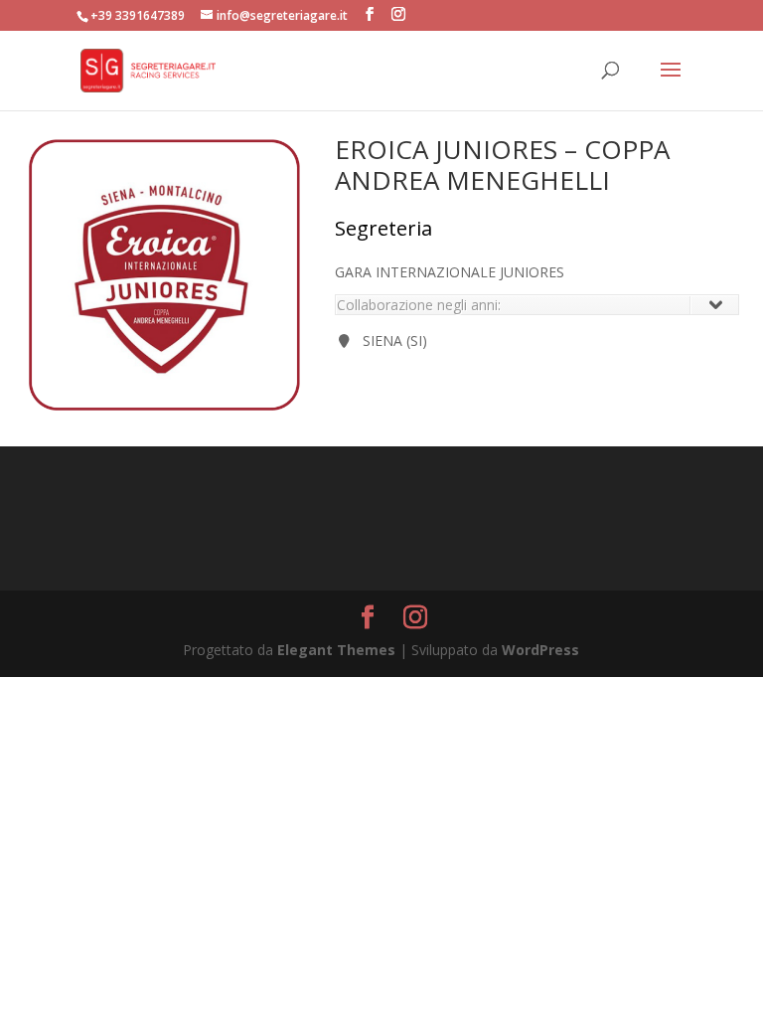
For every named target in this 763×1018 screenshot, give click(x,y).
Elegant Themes (336, 649)
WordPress (540, 649)
